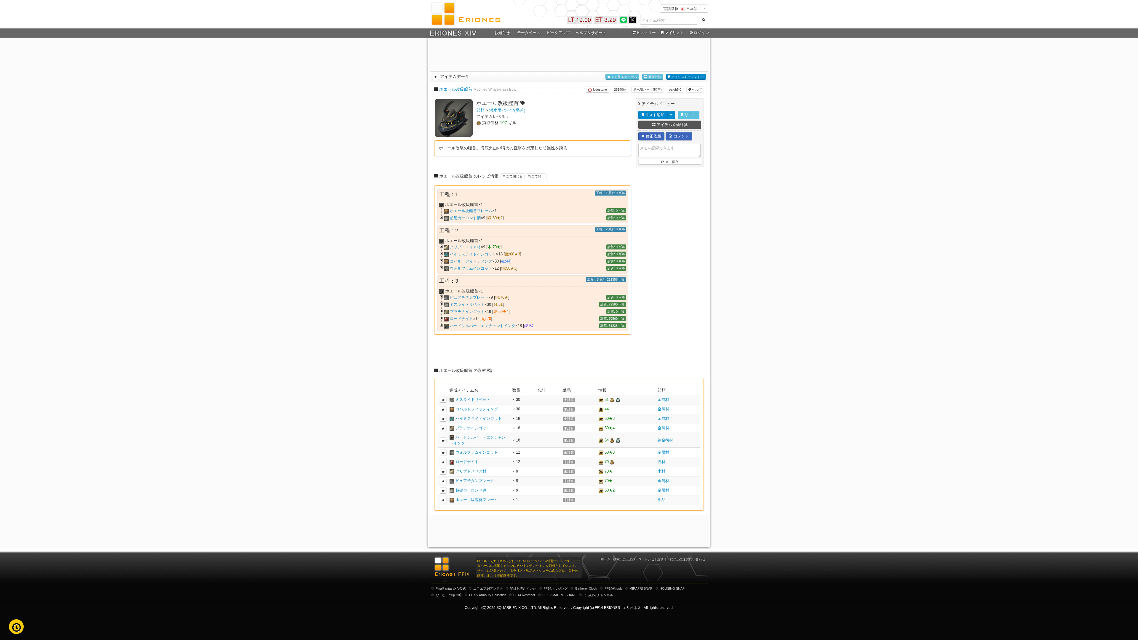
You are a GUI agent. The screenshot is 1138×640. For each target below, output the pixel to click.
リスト (689, 115)
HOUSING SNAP (672, 588)
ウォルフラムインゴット (471, 268)
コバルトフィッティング (471, 261)
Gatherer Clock (586, 588)
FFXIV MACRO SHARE (559, 595)
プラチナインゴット (467, 311)
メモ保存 (671, 162)
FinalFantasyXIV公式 (451, 588)
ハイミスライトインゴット (473, 254)
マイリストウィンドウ (687, 77)
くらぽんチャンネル (598, 595)
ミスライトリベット (467, 304)
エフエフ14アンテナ (488, 588)
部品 (661, 499)
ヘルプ (696, 89)
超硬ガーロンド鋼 (465, 218)
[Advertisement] (569, 53)
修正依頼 (653, 136)
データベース (632, 559)
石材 (661, 462)
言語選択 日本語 (680, 8)
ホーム (605, 559)
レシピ (649, 559)
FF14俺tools (613, 588)
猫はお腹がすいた (523, 588)
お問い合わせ (695, 559)
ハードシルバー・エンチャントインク (482, 326)
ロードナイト (461, 318)
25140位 (620, 89)
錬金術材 (665, 440)
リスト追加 (654, 115)
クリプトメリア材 (465, 247)
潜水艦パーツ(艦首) (647, 89)
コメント (680, 136)
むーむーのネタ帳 (449, 595)
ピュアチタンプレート (469, 297)
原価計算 (654, 77)
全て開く (537, 176)
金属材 (663, 399)
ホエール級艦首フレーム (471, 211)
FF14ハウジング (556, 588)
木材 (661, 471)
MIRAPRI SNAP (640, 588)
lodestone (599, 89)
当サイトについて (670, 559)
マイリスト (674, 33)
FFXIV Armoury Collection (487, 595)
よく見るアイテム (623, 77)
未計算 (569, 399)
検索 (616, 559)
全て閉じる (513, 176)
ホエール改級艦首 (455, 89)
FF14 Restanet (524, 595)
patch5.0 (675, 89)
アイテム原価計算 (672, 124)
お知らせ (502, 33)
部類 (480, 110)
